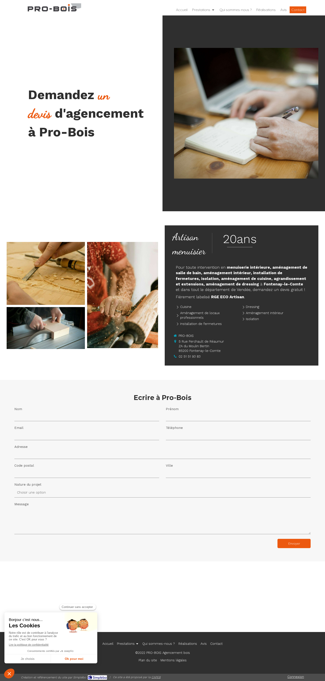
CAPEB (156, 677)
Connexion (295, 677)
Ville (169, 466)
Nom (18, 409)
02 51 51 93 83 (190, 356)
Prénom (172, 409)
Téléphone (174, 428)
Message (21, 504)
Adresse (21, 447)
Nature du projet (27, 485)
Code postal (24, 466)
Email (18, 428)
